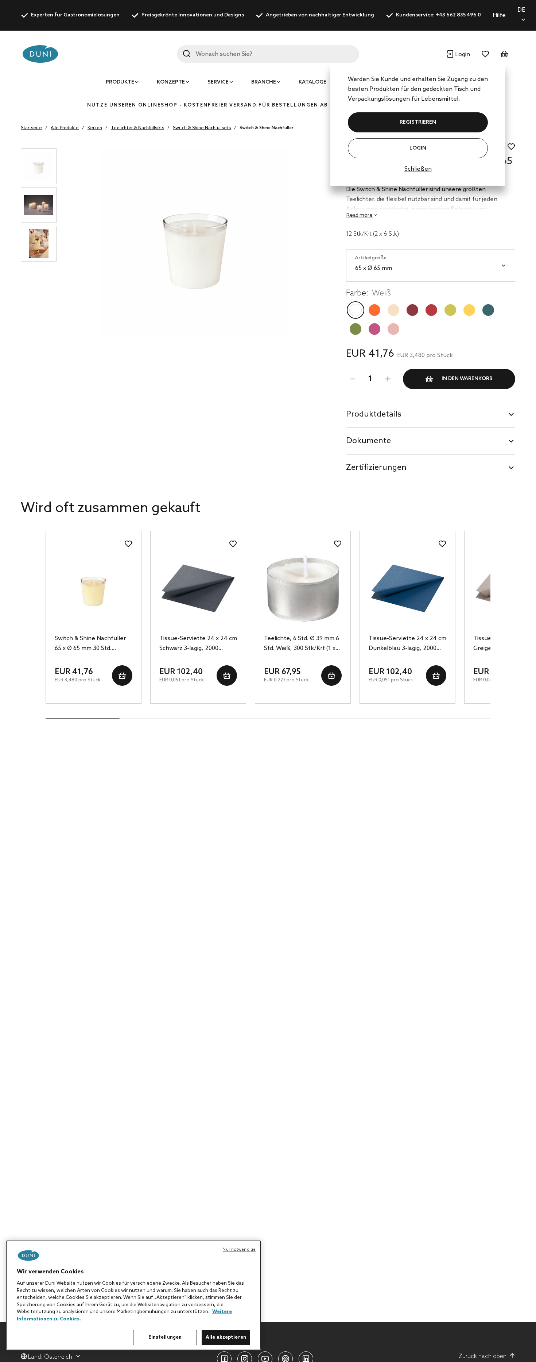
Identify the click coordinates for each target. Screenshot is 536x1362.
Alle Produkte (65, 128)
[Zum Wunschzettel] (485, 54)
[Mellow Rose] (393, 329)
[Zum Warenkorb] (504, 54)
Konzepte (171, 82)
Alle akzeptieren (226, 1337)
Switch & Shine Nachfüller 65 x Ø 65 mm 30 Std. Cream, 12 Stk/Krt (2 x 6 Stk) (90, 644)
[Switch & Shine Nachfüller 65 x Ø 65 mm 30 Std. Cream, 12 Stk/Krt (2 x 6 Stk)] (93, 588)
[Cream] (393, 310)
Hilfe (499, 15)
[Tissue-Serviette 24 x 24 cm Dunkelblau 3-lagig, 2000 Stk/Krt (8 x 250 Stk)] (407, 588)
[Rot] (431, 310)
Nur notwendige (239, 1249)
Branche (263, 82)
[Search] (187, 54)
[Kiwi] (450, 310)
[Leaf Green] (355, 329)
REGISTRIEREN (418, 122)
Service (218, 82)
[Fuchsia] (374, 329)
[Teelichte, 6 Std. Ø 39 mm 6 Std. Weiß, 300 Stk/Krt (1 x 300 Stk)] (303, 588)
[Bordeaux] (412, 310)
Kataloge (312, 82)
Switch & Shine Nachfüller (266, 128)
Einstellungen (165, 1337)
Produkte (120, 82)
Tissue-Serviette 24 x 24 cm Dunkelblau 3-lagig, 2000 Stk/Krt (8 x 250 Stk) (407, 644)
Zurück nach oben (482, 1356)
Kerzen (95, 128)
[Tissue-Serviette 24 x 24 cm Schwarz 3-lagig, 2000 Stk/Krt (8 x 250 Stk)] (198, 588)
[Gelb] (469, 310)
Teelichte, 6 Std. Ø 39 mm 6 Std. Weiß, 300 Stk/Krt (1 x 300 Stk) (301, 644)
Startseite (31, 128)
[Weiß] (355, 310)
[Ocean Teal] (488, 310)
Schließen (418, 169)
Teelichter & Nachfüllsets (137, 128)
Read (359, 215)
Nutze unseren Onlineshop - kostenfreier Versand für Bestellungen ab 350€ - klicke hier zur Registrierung (268, 105)
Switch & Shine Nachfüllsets (202, 128)
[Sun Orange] (374, 310)
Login (417, 148)
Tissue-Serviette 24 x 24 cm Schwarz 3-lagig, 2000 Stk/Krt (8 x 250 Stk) (198, 644)
